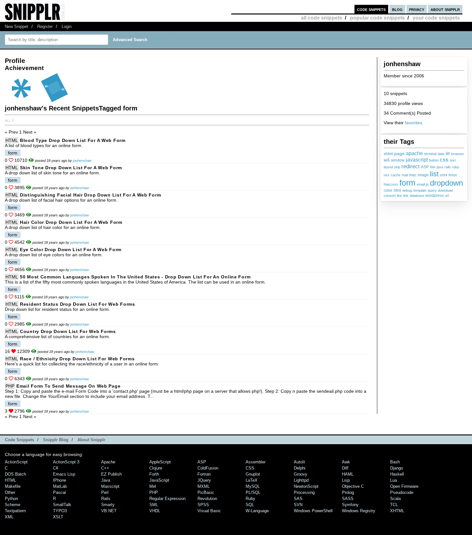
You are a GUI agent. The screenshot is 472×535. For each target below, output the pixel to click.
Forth (154, 474)
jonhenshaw (82, 160)
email (421, 184)
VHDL (154, 510)
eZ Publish (111, 474)
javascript (417, 159)
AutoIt (299, 462)
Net (432, 167)
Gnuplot (253, 474)
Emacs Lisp (64, 474)
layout (388, 167)
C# (55, 468)
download (445, 190)
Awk (346, 462)
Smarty (108, 504)
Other (10, 492)
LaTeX (252, 480)
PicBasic (205, 492)
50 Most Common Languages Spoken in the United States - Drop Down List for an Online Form (135, 276)
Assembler (256, 462)
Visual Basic (209, 510)
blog (397, 9)
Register (45, 26)
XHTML (397, 510)
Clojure (155, 468)
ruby (455, 167)
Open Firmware (404, 486)
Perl (105, 492)
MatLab (60, 486)
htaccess (391, 184)
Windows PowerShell (313, 510)
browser (457, 154)
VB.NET (109, 510)
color (388, 190)
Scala (395, 498)
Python (11, 498)
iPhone (59, 480)
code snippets (371, 9)
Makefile (13, 486)
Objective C (353, 486)
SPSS (203, 504)
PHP (9, 386)
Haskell (397, 474)
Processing (304, 492)
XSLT (58, 516)
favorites (413, 122)
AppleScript (160, 462)
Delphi (299, 468)
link (405, 195)
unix (443, 175)
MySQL (253, 486)
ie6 (387, 159)
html (397, 190)
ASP (425, 167)
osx (386, 175)
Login (67, 26)
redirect (410, 166)
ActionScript (16, 462)
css (444, 159)
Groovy (300, 474)
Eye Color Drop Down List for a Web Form (70, 249)
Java (105, 480)
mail (405, 175)
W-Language (257, 510)
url (447, 195)
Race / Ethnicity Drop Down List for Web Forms (77, 358)
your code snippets (436, 18)
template (419, 190)
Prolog (348, 492)
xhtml (388, 154)
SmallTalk (62, 504)
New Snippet (16, 26)
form (407, 182)
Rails (105, 498)
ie (448, 153)
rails (447, 167)
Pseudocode (401, 492)
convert (390, 195)
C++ (105, 468)
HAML (348, 474)
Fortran (204, 474)
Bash (395, 462)
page (399, 153)
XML (9, 516)
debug (407, 190)
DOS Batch (15, 474)
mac (412, 175)
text (453, 160)
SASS (348, 498)
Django (396, 468)
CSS (250, 468)
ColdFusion (207, 468)
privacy (416, 9)
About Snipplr (91, 439)
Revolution (207, 498)
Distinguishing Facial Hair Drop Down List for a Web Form (90, 194)
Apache (108, 462)
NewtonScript (306, 486)
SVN (298, 504)
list (434, 174)
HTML (11, 140)
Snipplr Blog (55, 439)
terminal (430, 154)
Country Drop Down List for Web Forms (68, 331)
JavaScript (159, 480)
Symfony (350, 504)
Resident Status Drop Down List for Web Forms (77, 304)
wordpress (434, 195)
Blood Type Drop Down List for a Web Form (73, 140)
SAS (298, 498)
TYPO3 (60, 510)
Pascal (59, 492)
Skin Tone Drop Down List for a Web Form (71, 167)
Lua (393, 480)
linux (453, 175)
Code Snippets (19, 439)
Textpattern (15, 510)
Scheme (12, 504)
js (427, 184)
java (440, 167)
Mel (152, 486)
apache (414, 153)
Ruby (250, 498)
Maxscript (110, 486)
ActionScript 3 (66, 462)
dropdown (446, 183)
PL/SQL (253, 492)
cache (395, 175)
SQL (250, 504)
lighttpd (301, 480)
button (434, 160)
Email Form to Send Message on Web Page (68, 386)
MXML (203, 486)
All (8, 120)
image (423, 175)
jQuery (204, 480)
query (432, 190)
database (417, 195)
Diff (345, 468)
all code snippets (321, 18)
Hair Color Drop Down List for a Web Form (71, 222)
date (441, 154)
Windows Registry (358, 510)
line (399, 195)
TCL (394, 504)
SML (153, 504)
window (398, 160)
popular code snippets (377, 18)
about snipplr (445, 9)
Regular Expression (167, 498)
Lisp (346, 480)
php (397, 167)
